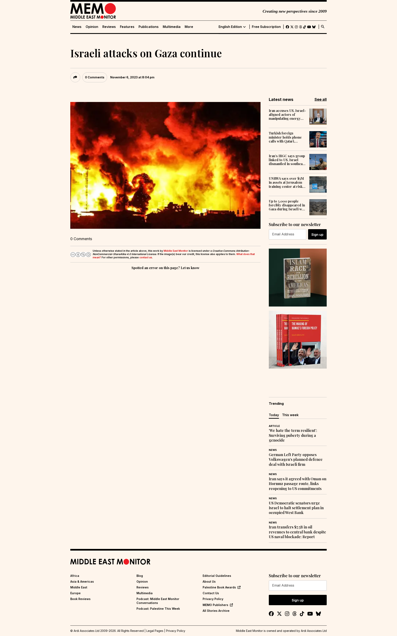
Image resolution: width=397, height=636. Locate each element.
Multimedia (172, 27)
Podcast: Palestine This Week (158, 608)
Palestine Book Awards (219, 587)
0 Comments (94, 77)
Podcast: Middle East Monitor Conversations (157, 600)
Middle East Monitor (176, 250)
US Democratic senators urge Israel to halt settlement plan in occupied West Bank (296, 508)
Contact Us (211, 593)
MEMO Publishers (215, 605)
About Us (209, 581)
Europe (75, 593)
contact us (145, 257)
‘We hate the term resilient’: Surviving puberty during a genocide (293, 435)
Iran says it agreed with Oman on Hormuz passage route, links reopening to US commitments (297, 484)
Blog (139, 575)
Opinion (92, 27)
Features (127, 27)
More (189, 27)
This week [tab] (290, 415)
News (76, 27)
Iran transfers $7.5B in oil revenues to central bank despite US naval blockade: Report (297, 532)
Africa (74, 575)
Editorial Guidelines (217, 575)
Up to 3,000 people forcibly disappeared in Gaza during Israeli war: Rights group (287, 205)
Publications (149, 27)
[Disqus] (165, 327)
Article (274, 426)
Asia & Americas (82, 581)
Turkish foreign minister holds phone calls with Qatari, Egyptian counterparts (286, 137)
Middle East (78, 587)
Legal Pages (154, 630)
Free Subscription (266, 27)
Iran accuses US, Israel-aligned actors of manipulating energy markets (287, 115)
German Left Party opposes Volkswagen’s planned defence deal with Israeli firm (296, 459)
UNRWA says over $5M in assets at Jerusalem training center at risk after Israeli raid (286, 182)
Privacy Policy (213, 599)
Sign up (317, 234)
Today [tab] (274, 415)
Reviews (109, 27)
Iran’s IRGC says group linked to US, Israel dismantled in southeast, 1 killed (287, 160)
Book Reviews (80, 599)
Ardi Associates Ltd (314, 630)
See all (320, 99)
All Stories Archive (216, 610)
